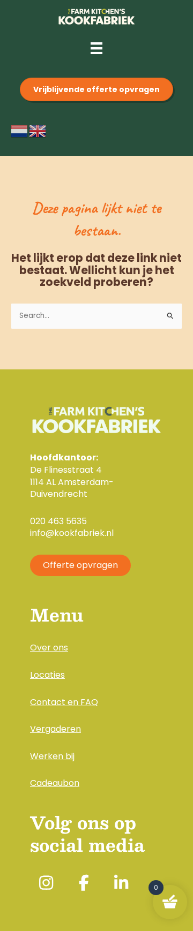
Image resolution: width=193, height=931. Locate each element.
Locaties (47, 675)
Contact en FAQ (64, 702)
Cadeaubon (54, 783)
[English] (38, 131)
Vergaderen (55, 729)
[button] (46, 883)
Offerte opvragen (80, 565)
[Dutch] (20, 131)
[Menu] (96, 48)
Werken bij (52, 756)
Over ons (49, 647)
